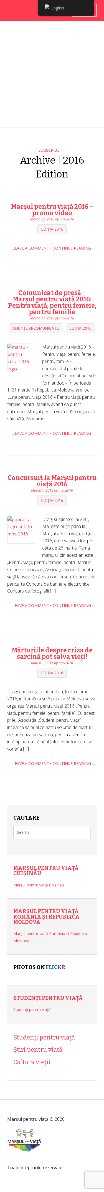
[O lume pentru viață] (24, 1159)
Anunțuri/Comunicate (35, 328)
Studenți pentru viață (48, 998)
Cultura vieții (31, 1062)
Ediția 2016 (52, 229)
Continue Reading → (74, 248)
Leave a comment (30, 248)
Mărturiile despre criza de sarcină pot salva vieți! (52, 653)
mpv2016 (67, 219)
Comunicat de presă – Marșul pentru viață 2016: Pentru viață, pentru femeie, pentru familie (52, 302)
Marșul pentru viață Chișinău (45, 870)
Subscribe (49, 150)
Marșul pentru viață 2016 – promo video (52, 210)
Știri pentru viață (37, 1049)
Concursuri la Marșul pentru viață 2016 (52, 481)
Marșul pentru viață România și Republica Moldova (46, 916)
